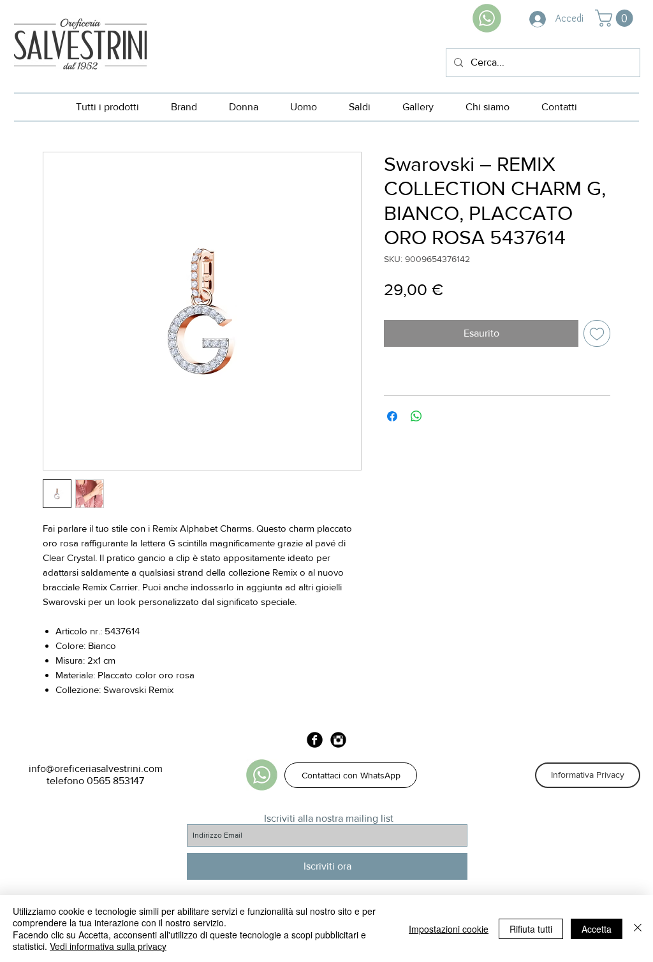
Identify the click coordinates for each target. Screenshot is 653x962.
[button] (616, 18)
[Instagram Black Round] (338, 740)
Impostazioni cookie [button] (448, 928)
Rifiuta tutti (531, 928)
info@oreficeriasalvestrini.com (96, 768)
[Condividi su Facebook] (392, 416)
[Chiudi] (637, 928)
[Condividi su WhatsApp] (416, 416)
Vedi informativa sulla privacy (108, 946)
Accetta (597, 928)
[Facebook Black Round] (315, 740)
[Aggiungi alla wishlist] (596, 333)
